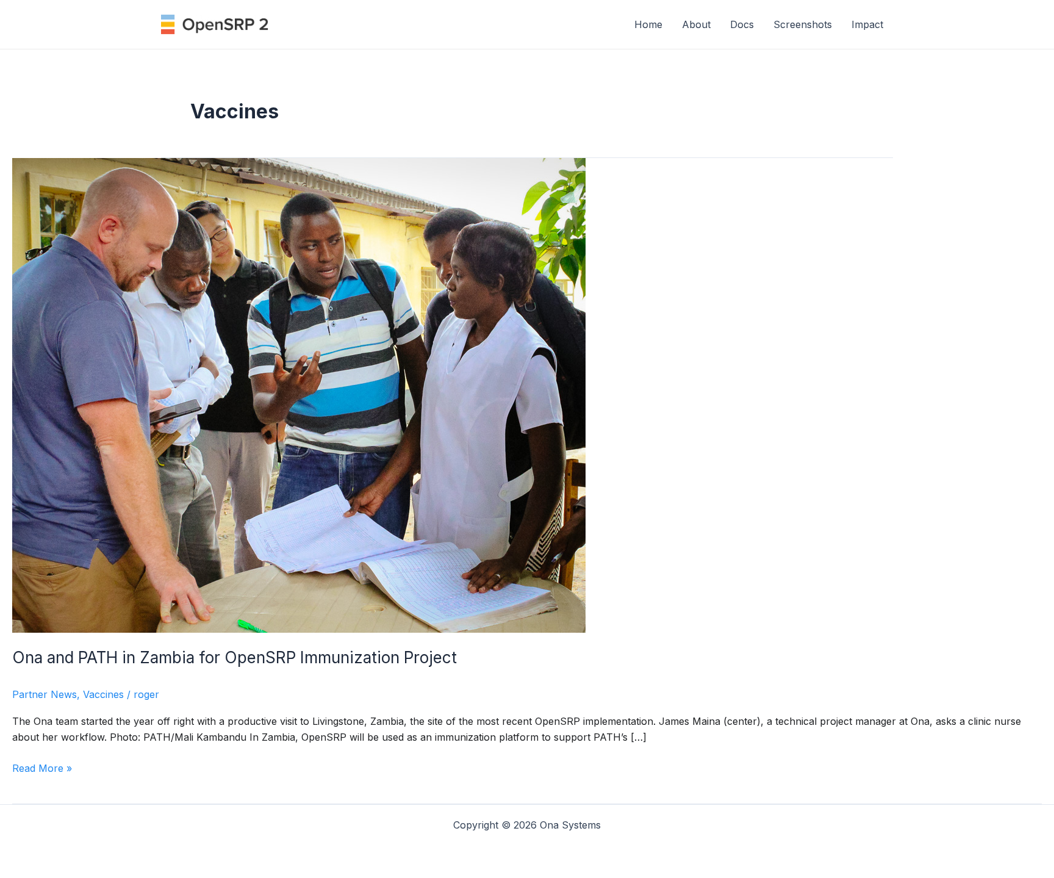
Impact (867, 24)
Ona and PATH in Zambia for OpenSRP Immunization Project (234, 657)
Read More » (42, 768)
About (696, 24)
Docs (742, 24)
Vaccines (103, 694)
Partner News (44, 694)
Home (648, 24)
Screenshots (802, 24)
